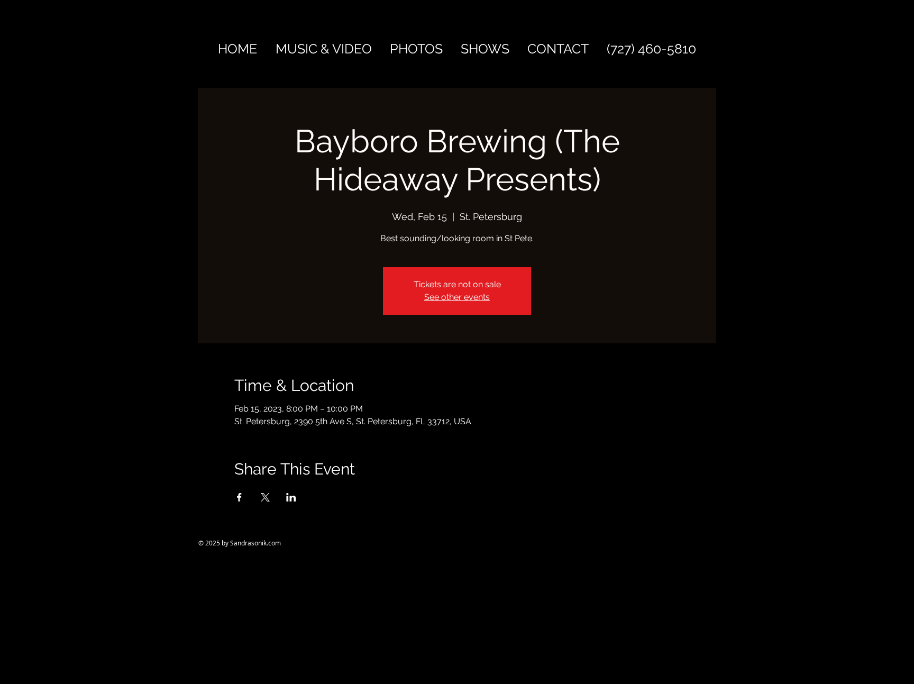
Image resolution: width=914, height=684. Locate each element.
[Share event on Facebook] (239, 497)
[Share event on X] (265, 497)
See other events (457, 297)
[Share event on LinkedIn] (291, 497)
